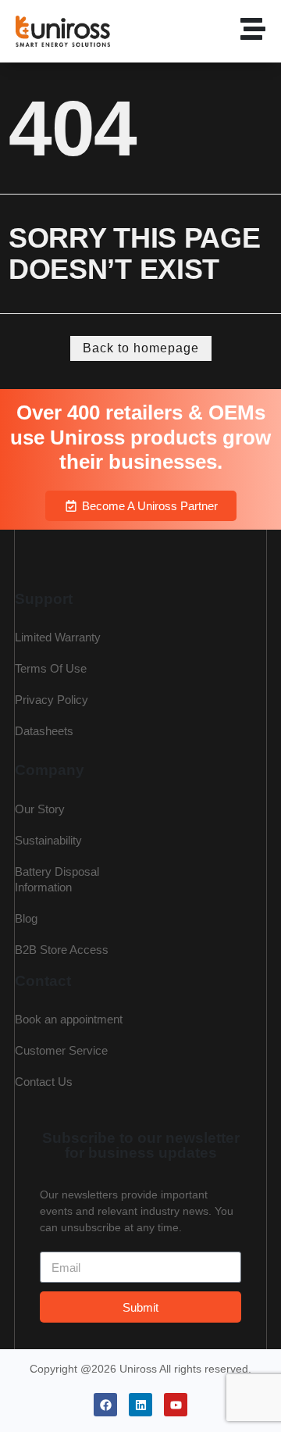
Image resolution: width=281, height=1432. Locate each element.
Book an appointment (69, 1019)
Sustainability (48, 840)
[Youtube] (175, 1404)
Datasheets (44, 730)
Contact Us (44, 1081)
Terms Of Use (51, 668)
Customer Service (61, 1050)
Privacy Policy (51, 699)
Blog (26, 918)
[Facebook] (105, 1404)
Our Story (40, 809)
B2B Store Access (61, 949)
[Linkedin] (140, 1404)
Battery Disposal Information (57, 879)
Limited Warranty (58, 637)
